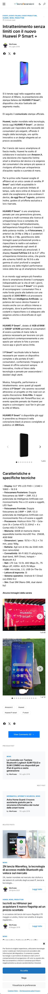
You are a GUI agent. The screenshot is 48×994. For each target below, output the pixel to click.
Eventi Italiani (15, 16)
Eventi (5, 16)
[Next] (40, 447)
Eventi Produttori (29, 16)
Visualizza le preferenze (24, 985)
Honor (5, 899)
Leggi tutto (37, 889)
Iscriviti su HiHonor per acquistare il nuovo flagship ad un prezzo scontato (24, 907)
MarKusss (13, 44)
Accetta (24, 970)
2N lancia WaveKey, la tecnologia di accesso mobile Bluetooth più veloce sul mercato (24, 870)
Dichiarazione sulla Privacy (30, 991)
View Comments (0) (22, 734)
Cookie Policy (13, 991)
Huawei (6, 18)
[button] (44, 943)
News (11, 18)
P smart (26, 713)
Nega (24, 978)
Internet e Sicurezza (26, 796)
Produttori (19, 18)
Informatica (12, 796)
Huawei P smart (11, 713)
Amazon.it (9, 707)
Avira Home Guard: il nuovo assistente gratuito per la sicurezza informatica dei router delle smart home (23, 803)
